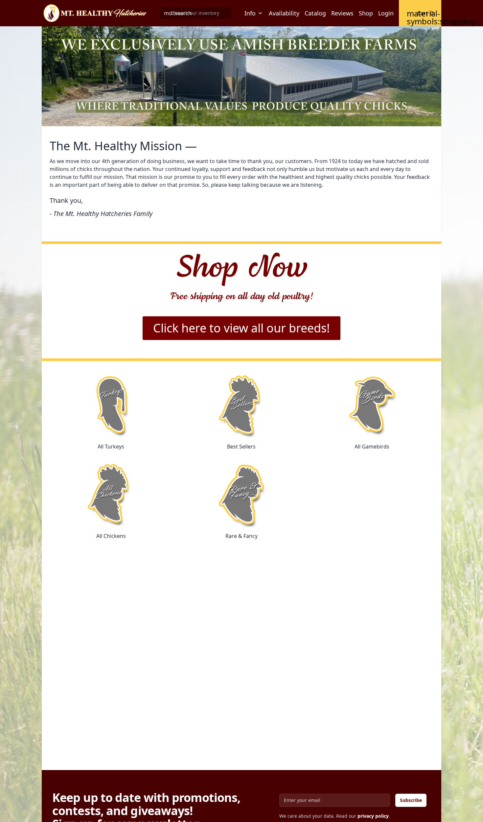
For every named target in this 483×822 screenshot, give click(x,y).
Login (386, 13)
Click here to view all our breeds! (241, 328)
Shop (366, 13)
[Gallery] (241, 76)
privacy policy (373, 816)
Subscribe (411, 800)
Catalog (315, 13)
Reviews (342, 13)
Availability (284, 13)
